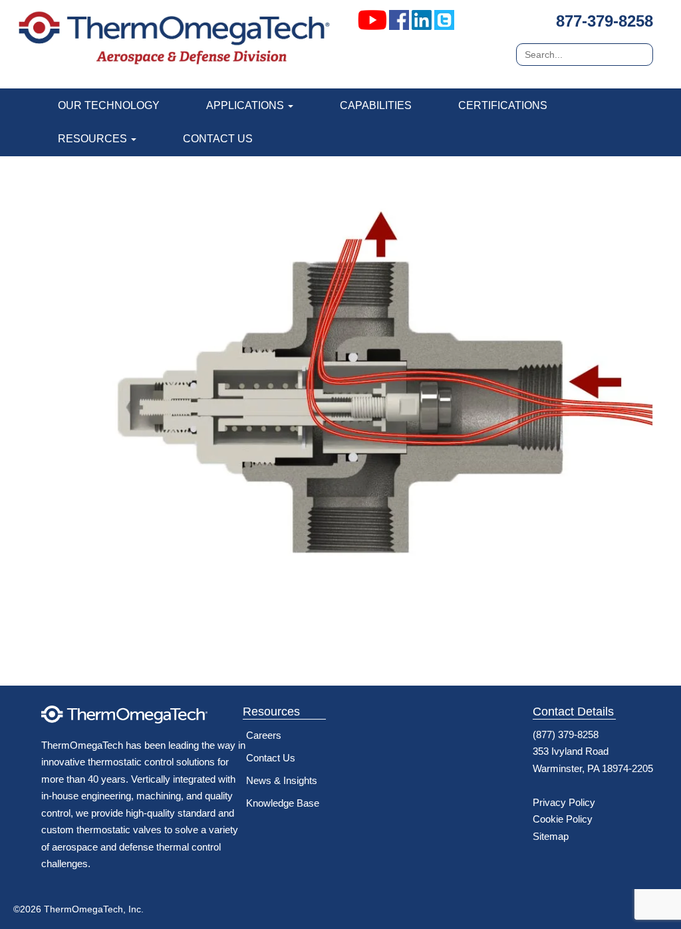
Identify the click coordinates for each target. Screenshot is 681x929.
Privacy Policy (564, 802)
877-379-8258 (604, 21)
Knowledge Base (282, 803)
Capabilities (376, 105)
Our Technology (109, 105)
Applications (246, 105)
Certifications (502, 105)
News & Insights (281, 780)
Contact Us (218, 138)
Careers (263, 735)
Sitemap (551, 836)
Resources (94, 138)
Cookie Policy (563, 819)
